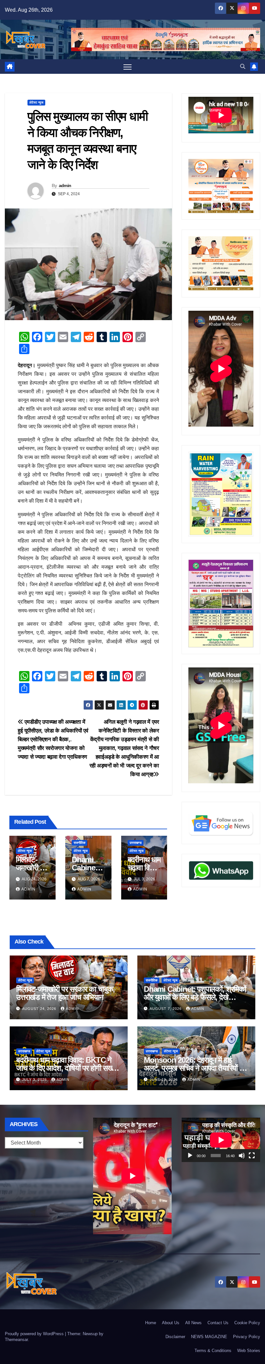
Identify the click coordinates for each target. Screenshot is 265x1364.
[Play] (190, 1155)
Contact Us (217, 1322)
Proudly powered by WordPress (35, 1333)
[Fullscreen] (252, 1155)
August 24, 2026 (40, 1009)
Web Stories (248, 1350)
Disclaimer (175, 1336)
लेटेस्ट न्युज (36, 102)
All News (193, 1322)
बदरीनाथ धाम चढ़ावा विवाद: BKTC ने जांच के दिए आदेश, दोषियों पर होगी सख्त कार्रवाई (66, 1068)
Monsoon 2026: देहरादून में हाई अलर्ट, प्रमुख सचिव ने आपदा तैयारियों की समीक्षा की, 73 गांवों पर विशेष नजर (195, 1068)
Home (150, 1322)
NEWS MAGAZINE (209, 1336)
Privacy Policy (246, 1336)
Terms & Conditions (213, 1350)
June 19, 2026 (164, 1079)
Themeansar (16, 1339)
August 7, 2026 (166, 1009)
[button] (242, 66)
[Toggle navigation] (127, 66)
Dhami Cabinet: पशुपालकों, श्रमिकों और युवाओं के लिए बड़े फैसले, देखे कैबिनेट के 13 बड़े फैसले (195, 997)
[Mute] (241, 1155)
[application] (221, 1140)
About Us (170, 1322)
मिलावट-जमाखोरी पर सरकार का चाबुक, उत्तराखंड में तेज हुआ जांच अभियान (65, 993)
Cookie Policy (247, 1322)
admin (65, 185)
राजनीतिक (79, 842)
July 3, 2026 (35, 1079)
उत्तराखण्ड (136, 842)
